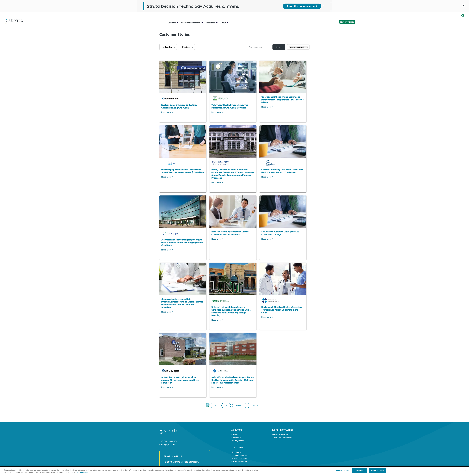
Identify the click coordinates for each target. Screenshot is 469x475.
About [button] (223, 22)
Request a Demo (347, 22)
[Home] (20, 21)
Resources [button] (210, 22)
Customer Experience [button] (190, 22)
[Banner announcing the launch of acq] (234, 6)
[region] (234, 470)
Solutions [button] (172, 22)
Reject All (359, 470)
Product (186, 47)
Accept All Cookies (377, 470)
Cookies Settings (342, 470)
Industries (167, 47)
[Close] (465, 470)
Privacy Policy (82, 472)
